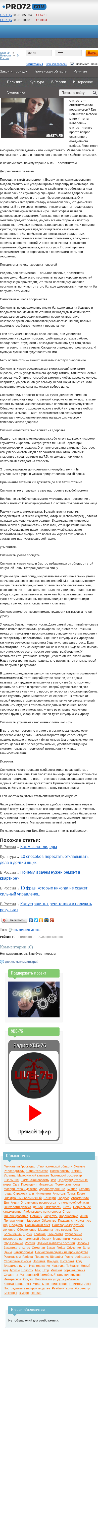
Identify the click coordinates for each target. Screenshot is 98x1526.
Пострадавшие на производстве (27, 1288)
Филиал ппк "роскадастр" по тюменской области (38, 1166)
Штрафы (56, 1257)
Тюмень (76, 1171)
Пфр (45, 1270)
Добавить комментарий (21, 962)
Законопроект (23, 1252)
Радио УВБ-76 (29, 1045)
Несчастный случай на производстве (61, 1252)
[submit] (94, 92)
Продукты (16, 1225)
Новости (5, 55)
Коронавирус (68, 1216)
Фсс (53, 1180)
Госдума (63, 1198)
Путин (27, 1234)
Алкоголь (59, 1193)
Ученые (79, 1166)
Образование (13, 1243)
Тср (75, 1229)
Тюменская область (35, 1180)
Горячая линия (74, 1270)
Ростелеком (12, 1257)
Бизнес (72, 1189)
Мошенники (61, 1238)
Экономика (55, 1234)
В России (8, 847)
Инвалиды (46, 1184)
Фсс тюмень (63, 1229)
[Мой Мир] (46, 920)
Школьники (11, 1180)
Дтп (6, 1202)
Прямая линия (14, 1220)
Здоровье (33, 1220)
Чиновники (43, 1193)
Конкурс (53, 1261)
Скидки (28, 1279)
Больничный (13, 1234)
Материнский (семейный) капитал (44, 1275)
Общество (49, 1220)
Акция (15, 1202)
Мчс (38, 1270)
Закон (51, 1248)
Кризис (75, 1275)
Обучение (74, 1248)
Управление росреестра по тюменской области (55, 1202)
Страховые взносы (17, 1261)
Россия (30, 1243)
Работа (27, 1257)
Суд (79, 1261)
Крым (81, 1193)
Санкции (49, 1198)
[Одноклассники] (41, 920)
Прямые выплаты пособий (56, 1243)
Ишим (84, 1216)
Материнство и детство (20, 1189)
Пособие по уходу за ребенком (57, 1279)
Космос (77, 1238)
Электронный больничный (23, 1198)
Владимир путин (15, 1266)
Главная (5, 52)
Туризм (15, 1270)
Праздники (66, 1220)
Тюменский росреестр (66, 1175)
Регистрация (34, 63)
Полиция (39, 1261)
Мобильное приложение (50, 1284)
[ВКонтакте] (30, 920)
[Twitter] (36, 920)
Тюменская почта (67, 1184)
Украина (10, 1175)
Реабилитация (62, 1288)
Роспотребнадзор (77, 1257)
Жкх (28, 1284)
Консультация (14, 1284)
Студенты (11, 1275)
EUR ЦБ (6, 20)
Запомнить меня (86, 63)
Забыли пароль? (56, 63)
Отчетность (52, 1207)
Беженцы (10, 1293)
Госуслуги (51, 1216)
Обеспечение (26, 1229)
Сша (16, 1184)
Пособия (83, 1243)
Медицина (45, 1229)
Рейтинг (56, 1270)
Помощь (36, 1216)
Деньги (38, 1207)
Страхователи (23, 1193)
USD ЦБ (6, 15)
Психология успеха (17, 1207)
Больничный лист (37, 1225)
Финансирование (16, 1216)
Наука (79, 1220)
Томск (71, 1193)
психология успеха (27, 930)
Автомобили (80, 1198)
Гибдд (61, 1248)
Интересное (12, 1279)
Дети (86, 1248)
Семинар (38, 1248)
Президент (29, 1184)
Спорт (67, 1211)
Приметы (76, 1284)
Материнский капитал (33, 1175)
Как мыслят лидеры (38, 847)
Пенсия (36, 1293)
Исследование (39, 1266)
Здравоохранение (52, 1189)
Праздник (41, 1257)
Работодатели (14, 1171)
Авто (87, 1284)
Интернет (67, 1261)
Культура (8, 856)
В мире (24, 1293)
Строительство (37, 1171)
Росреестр (82, 1288)
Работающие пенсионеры (42, 1211)
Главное (40, 1234)
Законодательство (17, 1248)
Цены (8, 1252)
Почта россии (60, 1171)
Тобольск (72, 1266)
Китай (67, 1207)
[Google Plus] (52, 920)
